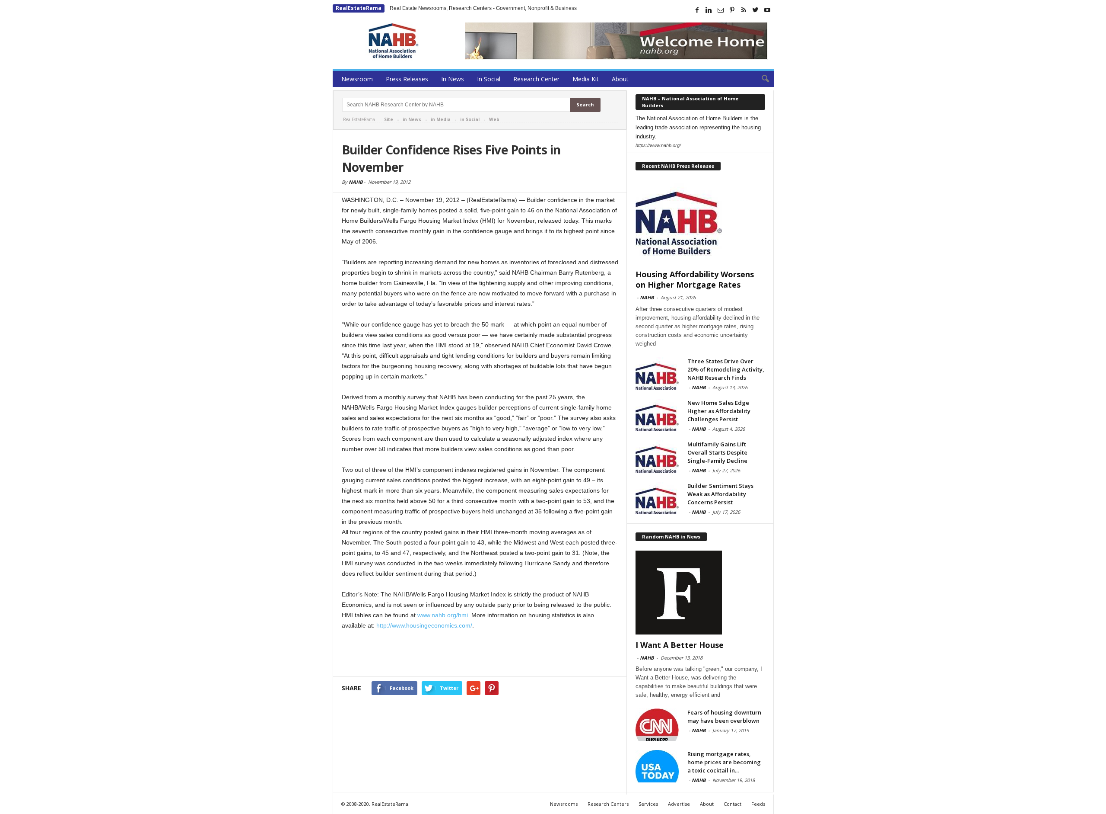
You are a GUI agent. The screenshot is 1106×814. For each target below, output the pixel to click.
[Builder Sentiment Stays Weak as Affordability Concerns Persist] (657, 498)
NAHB (355, 182)
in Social (470, 119)
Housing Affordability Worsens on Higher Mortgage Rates (695, 279)
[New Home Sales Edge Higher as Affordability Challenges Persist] (657, 415)
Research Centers (608, 804)
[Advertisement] (480, 654)
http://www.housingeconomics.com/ (424, 625)
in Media (441, 119)
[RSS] (744, 10)
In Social (488, 79)
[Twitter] (755, 10)
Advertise (679, 804)
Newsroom (357, 79)
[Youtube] (767, 10)
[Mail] (720, 10)
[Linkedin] (709, 10)
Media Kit (585, 79)
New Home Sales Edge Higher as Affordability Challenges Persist (718, 411)
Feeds (758, 804)
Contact (732, 804)
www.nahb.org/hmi (442, 615)
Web (494, 119)
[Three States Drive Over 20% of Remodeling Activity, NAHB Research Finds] (657, 373)
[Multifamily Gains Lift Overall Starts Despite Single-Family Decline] (657, 456)
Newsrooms (564, 804)
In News (452, 79)
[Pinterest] (732, 10)
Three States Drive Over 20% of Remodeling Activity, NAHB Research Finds (725, 369)
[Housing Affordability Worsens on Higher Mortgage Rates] (700, 222)
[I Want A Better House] (700, 593)
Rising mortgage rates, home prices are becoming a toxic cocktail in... (724, 762)
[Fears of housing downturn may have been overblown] (657, 724)
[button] (760, 79)
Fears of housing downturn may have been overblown (724, 716)
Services (648, 804)
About (620, 79)
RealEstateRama (358, 8)
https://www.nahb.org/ (658, 145)
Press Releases (407, 79)
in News (412, 119)
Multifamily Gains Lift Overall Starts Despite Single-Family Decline (717, 452)
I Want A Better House (680, 645)
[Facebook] (697, 10)
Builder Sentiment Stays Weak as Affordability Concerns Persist (720, 494)
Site (388, 119)
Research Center (536, 79)
